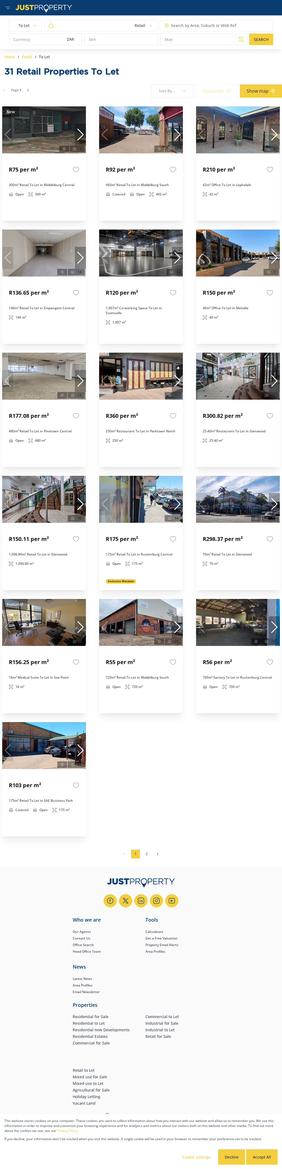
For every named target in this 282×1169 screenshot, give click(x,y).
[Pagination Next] (157, 854)
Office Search (83, 945)
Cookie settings (196, 1157)
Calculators (154, 931)
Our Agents (82, 931)
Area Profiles (155, 951)
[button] (80, 135)
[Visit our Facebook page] (110, 900)
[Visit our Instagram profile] (156, 900)
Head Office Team (87, 951)
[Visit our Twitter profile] (125, 900)
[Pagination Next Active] (28, 90)
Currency (21, 39)
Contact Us (81, 938)
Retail (27, 56)
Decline (231, 1157)
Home (9, 56)
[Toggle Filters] (241, 39)
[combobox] (192, 25)
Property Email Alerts (161, 945)
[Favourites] (76, 169)
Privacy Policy (67, 1130)
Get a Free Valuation (161, 938)
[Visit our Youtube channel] (171, 900)
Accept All (262, 1157)
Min (92, 39)
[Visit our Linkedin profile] (141, 900)
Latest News (82, 978)
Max (169, 39)
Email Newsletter (86, 992)
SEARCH (261, 39)
